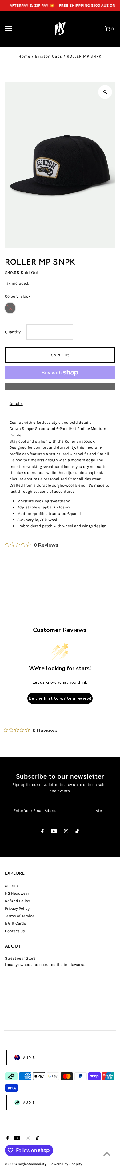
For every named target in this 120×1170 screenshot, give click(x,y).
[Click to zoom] (105, 92)
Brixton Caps (48, 56)
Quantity (13, 332)
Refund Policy (17, 900)
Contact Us (15, 931)
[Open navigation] (23, 28)
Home (24, 56)
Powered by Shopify (65, 1164)
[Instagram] (66, 832)
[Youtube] (54, 832)
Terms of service (19, 915)
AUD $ (29, 1057)
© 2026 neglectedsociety (26, 1164)
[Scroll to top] (107, 1154)
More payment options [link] (60, 386)
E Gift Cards (15, 923)
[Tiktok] (77, 832)
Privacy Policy (17, 908)
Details (16, 403)
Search (11, 885)
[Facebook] (42, 832)
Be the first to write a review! (60, 698)
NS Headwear (17, 893)
